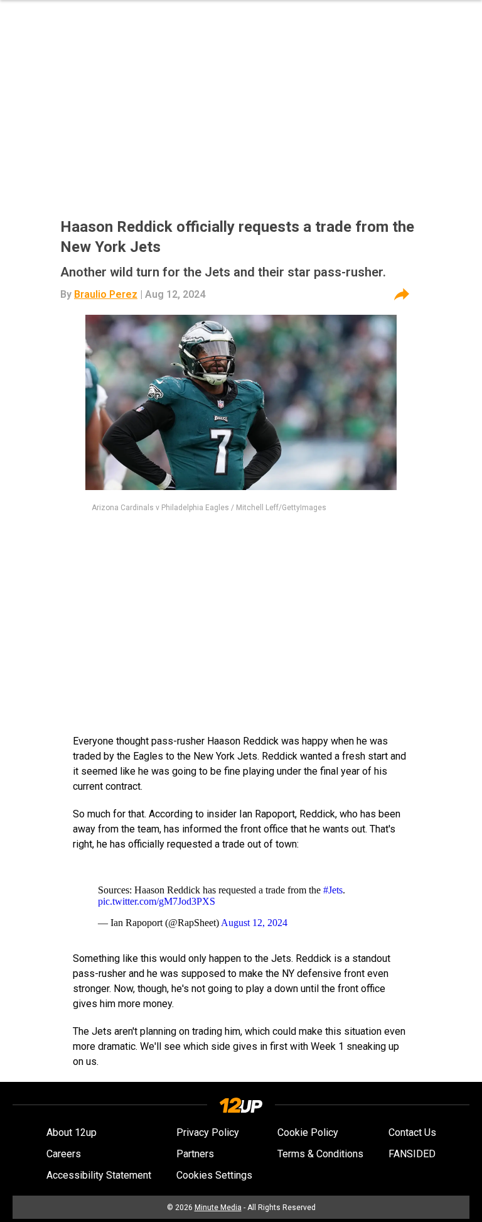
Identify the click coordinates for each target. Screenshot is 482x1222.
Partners (195, 1154)
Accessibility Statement (98, 1175)
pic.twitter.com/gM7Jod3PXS (156, 901)
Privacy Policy (207, 1132)
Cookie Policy (307, 1132)
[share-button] (401, 294)
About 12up (71, 1132)
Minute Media (218, 1207)
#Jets (333, 890)
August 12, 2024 (254, 922)
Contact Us (412, 1132)
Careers (63, 1154)
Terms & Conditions (320, 1154)
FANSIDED (412, 1154)
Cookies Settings (214, 1175)
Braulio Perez (105, 294)
